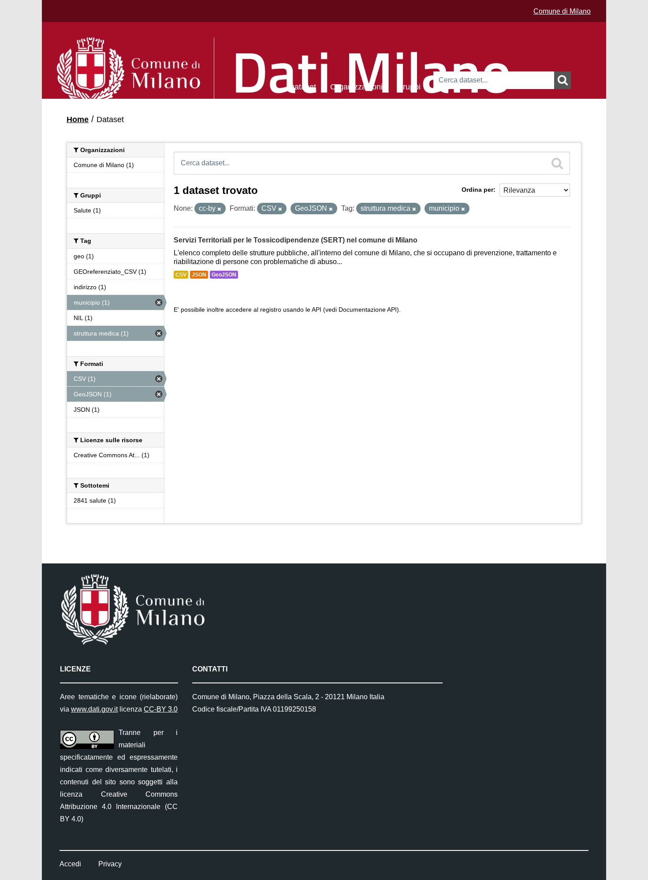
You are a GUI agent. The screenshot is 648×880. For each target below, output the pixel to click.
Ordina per (477, 189)
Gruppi (409, 86)
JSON (199, 275)
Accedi (70, 864)
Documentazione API (368, 309)
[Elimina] (219, 209)
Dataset (302, 86)
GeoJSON (224, 275)
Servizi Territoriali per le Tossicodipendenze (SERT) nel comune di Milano (295, 240)
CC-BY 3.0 (161, 709)
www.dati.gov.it (94, 709)
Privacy (110, 864)
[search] (557, 163)
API (316, 309)
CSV (180, 275)
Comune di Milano (562, 11)
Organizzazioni (356, 86)
